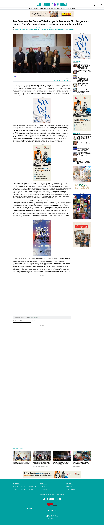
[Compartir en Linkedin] (67, 80)
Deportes (15, 489)
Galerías (31, 489)
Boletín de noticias (50, 494)
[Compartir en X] (59, 80)
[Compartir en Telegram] (64, 80)
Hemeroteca (42, 494)
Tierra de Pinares (43, 486)
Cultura (23, 487)
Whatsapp (31, 317)
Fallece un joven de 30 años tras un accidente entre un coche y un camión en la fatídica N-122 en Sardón (83, 148)
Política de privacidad (70, 489)
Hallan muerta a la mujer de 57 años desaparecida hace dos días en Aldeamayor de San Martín (84, 138)
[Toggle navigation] (2, 4)
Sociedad (31, 487)
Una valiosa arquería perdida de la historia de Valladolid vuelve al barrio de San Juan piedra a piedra (83, 90)
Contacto (62, 494)
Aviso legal (68, 487)
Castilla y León (32, 486)
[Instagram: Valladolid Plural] (28, 75)
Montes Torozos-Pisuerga (45, 489)
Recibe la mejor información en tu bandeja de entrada (25, 320)
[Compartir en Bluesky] (62, 80)
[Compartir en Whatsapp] (69, 80)
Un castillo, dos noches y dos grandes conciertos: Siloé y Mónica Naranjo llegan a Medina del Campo (35, 31)
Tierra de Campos (43, 487)
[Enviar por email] (54, 80)
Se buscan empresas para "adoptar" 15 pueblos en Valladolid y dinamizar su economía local (33, 28)
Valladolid (15, 486)
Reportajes (23, 489)
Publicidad (57, 494)
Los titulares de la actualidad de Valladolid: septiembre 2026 (84, 71)
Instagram (36, 317)
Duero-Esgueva (43, 490)
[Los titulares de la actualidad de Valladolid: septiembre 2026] (75, 72)
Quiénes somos (69, 486)
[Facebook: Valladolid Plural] (27, 75)
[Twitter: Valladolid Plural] (26, 75)
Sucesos (15, 487)
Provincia (23, 486)
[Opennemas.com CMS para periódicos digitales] (52, 517)
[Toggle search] (102, 4)
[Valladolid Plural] (52, 4)
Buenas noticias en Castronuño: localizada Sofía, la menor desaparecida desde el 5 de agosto (83, 143)
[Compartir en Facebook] (57, 80)
